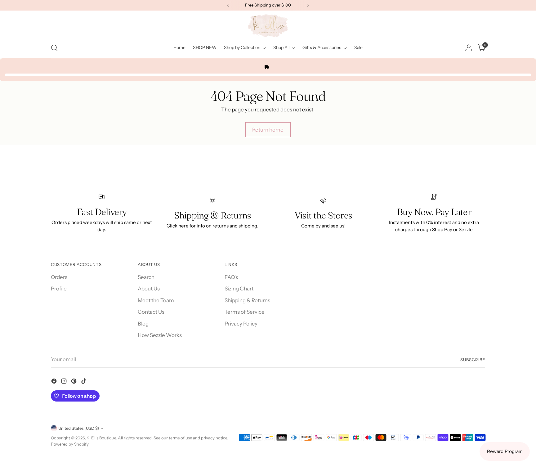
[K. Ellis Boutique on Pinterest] (74, 382)
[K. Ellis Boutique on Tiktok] (84, 382)
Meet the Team (156, 300)
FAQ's (231, 277)
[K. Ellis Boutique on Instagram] (64, 382)
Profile (59, 288)
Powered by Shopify (70, 444)
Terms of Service (245, 312)
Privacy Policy (241, 324)
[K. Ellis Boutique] (268, 25)
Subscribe (472, 359)
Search (146, 277)
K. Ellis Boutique (101, 437)
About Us (149, 288)
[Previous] (228, 5)
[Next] (308, 5)
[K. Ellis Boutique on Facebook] (54, 382)
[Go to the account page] (468, 48)
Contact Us (151, 312)
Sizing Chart (239, 288)
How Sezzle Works (160, 335)
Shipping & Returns (247, 300)
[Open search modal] (54, 48)
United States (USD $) (78, 428)
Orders (59, 277)
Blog (143, 324)
